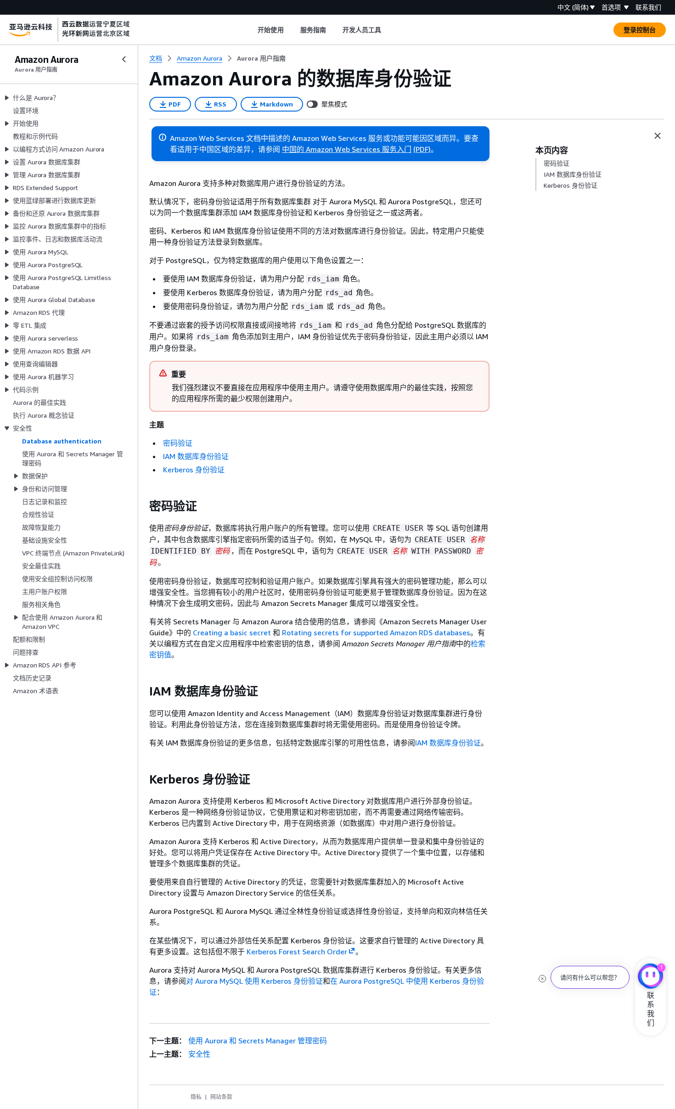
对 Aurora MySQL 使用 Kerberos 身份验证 (254, 981)
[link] (261, 58)
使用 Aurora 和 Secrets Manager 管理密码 (257, 1040)
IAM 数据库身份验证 (196, 456)
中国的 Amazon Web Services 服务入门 (346, 149)
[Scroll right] (388, 29)
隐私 (196, 1096)
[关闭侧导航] (124, 59)
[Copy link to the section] (141, 506)
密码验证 (177, 443)
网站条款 (221, 1096)
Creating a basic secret (232, 632)
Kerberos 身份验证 (194, 469)
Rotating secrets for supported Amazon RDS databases (376, 632)
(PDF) (422, 149)
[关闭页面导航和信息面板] (657, 136)
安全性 (199, 1054)
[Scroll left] (251, 29)
